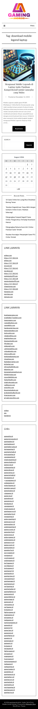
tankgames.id (8, 620)
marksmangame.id (10, 661)
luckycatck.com (9, 333)
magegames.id (9, 615)
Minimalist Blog (31, 704)
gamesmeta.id (9, 594)
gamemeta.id (8, 633)
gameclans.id (8, 630)
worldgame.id (9, 566)
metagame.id (8, 648)
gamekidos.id (8, 672)
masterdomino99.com (11, 281)
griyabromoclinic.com (11, 398)
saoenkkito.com (9, 325)
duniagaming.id (9, 449)
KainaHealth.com (10, 380)
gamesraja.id (8, 465)
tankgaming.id (9, 667)
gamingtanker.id (9, 589)
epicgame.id (8, 654)
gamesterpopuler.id (11, 439)
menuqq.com (8, 297)
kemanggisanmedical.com (13, 372)
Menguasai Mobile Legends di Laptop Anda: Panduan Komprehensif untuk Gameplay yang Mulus (19, 88)
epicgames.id (8, 617)
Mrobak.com (8, 343)
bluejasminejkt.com (10, 341)
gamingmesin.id (9, 674)
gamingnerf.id (9, 571)
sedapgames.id (9, 483)
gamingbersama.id (10, 447)
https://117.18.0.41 (11, 273)
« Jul (18, 189)
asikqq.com (8, 255)
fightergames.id (9, 612)
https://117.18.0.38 (11, 279)
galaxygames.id (9, 537)
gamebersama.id (9, 488)
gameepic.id (8, 643)
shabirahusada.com (10, 382)
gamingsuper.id (9, 690)
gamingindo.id (9, 682)
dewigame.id (8, 504)
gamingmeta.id (9, 584)
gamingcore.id (9, 680)
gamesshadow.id (10, 462)
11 (11, 173)
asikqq (6, 410)
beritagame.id (9, 563)
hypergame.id (9, 659)
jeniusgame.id (9, 568)
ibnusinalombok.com (11, 390)
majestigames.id (9, 485)
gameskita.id (8, 436)
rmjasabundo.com (10, 351)
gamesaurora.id (9, 522)
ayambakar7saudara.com (12, 318)
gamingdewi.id (9, 441)
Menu (32, 26)
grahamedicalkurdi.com (12, 393)
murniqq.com (8, 294)
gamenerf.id (8, 628)
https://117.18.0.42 (11, 268)
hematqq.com (8, 292)
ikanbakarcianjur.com (11, 362)
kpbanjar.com (8, 369)
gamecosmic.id (9, 545)
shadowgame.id (9, 509)
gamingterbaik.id (10, 452)
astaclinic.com (9, 387)
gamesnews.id (9, 535)
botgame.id (8, 646)
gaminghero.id (9, 677)
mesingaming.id (9, 687)
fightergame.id (9, 651)
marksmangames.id (10, 623)
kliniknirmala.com (10, 374)
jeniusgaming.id (9, 454)
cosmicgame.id (9, 558)
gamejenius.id (9, 501)
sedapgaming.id (9, 467)
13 (19, 173)
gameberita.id (9, 550)
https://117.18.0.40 (11, 289)
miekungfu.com (9, 346)
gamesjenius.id (9, 473)
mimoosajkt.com (9, 354)
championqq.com (10, 286)
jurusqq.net (8, 266)
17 (6, 177)
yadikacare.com (9, 385)
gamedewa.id (8, 498)
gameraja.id (8, 496)
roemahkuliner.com (10, 323)
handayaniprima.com (11, 328)
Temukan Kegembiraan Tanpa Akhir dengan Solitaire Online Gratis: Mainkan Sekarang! (20, 209)
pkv (5, 413)
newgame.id (8, 555)
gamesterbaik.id (9, 475)
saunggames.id (10, 480)
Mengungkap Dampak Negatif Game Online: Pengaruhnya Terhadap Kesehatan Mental (20, 219)
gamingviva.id (9, 692)
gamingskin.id (9, 573)
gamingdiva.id (9, 685)
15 (27, 173)
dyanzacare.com (9, 395)
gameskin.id (8, 625)
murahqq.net (8, 271)
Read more (19, 129)
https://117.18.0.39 (11, 263)
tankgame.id (8, 664)
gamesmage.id (9, 599)
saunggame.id (9, 506)
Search (7, 140)
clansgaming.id (9, 579)
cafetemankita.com (10, 349)
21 (23, 177)
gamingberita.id (9, 514)
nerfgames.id (8, 607)
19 (15, 177)
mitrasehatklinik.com (11, 367)
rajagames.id (8, 493)
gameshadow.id (9, 491)
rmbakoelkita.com (10, 336)
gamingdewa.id (9, 444)
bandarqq (7, 416)
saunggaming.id (9, 457)
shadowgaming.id (10, 460)
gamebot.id (8, 638)
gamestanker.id (9, 669)
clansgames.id (9, 605)
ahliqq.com (8, 260)
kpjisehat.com (9, 364)
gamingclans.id (9, 576)
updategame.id (9, 560)
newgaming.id (9, 516)
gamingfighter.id (10, 592)
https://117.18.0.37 (11, 284)
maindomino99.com (11, 276)
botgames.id (8, 610)
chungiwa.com (9, 359)
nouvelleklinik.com (10, 377)
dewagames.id (9, 478)
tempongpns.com (10, 320)
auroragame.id (9, 553)
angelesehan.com (10, 338)
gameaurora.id (9, 542)
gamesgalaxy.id (9, 524)
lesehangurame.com (11, 315)
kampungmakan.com (11, 331)
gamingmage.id (9, 581)
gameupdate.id (9, 547)
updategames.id (9, 540)
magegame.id (8, 656)
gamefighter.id (9, 635)
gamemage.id (8, 641)
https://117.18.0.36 (11, 258)
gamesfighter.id (9, 597)
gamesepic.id (8, 602)
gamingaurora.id (10, 511)
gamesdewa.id (9, 470)
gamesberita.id (9, 532)
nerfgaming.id (9, 586)
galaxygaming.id (10, 519)
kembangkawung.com (11, 356)
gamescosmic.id (9, 529)
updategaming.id (10, 527)
